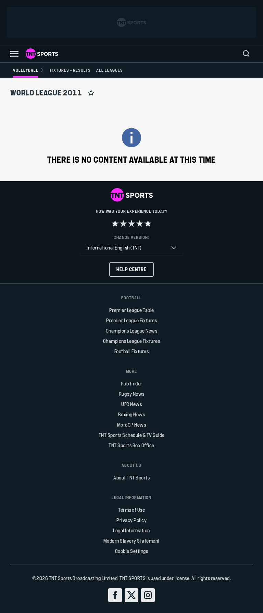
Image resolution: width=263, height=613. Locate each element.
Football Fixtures (131, 351)
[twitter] (131, 595)
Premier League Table (131, 310)
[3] (131, 223)
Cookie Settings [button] (131, 551)
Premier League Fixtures (131, 320)
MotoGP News (131, 425)
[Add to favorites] (91, 92)
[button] (14, 54)
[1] (115, 223)
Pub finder (131, 383)
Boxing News (131, 414)
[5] (148, 223)
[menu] (246, 53)
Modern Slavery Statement (131, 541)
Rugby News (132, 394)
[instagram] (148, 595)
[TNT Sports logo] (41, 53)
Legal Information (131, 530)
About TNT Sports (131, 478)
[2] (123, 223)
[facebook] (115, 595)
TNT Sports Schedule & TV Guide (132, 435)
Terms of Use (131, 510)
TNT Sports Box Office (131, 445)
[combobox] (131, 248)
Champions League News (132, 331)
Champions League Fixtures (131, 341)
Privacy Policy (131, 520)
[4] (140, 223)
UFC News (131, 404)
